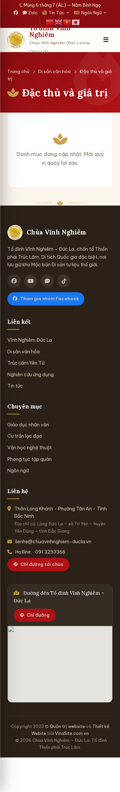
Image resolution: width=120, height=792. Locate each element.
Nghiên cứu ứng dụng (30, 375)
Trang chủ (18, 71)
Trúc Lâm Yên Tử (25, 363)
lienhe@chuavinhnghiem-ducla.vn (53, 542)
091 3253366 (50, 552)
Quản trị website (67, 726)
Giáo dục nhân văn (28, 425)
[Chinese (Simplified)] (50, 22)
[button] (106, 40)
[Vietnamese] (67, 22)
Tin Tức (56, 12)
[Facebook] (16, 12)
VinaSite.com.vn (72, 733)
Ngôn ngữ (18, 471)
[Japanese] (76, 22)
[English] (58, 22)
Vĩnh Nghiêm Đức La (29, 340)
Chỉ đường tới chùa (41, 564)
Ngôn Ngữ (91, 12)
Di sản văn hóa (54, 71)
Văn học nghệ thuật (29, 448)
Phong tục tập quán (29, 459)
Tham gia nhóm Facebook (49, 299)
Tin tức (15, 386)
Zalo (32, 12)
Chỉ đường (38, 615)
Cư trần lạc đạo (24, 436)
